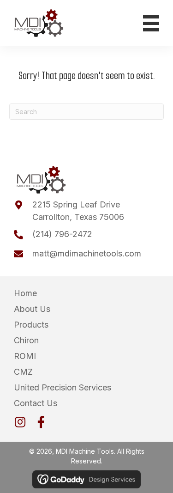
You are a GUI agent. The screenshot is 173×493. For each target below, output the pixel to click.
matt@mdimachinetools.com (86, 253)
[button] (20, 422)
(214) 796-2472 (62, 234)
